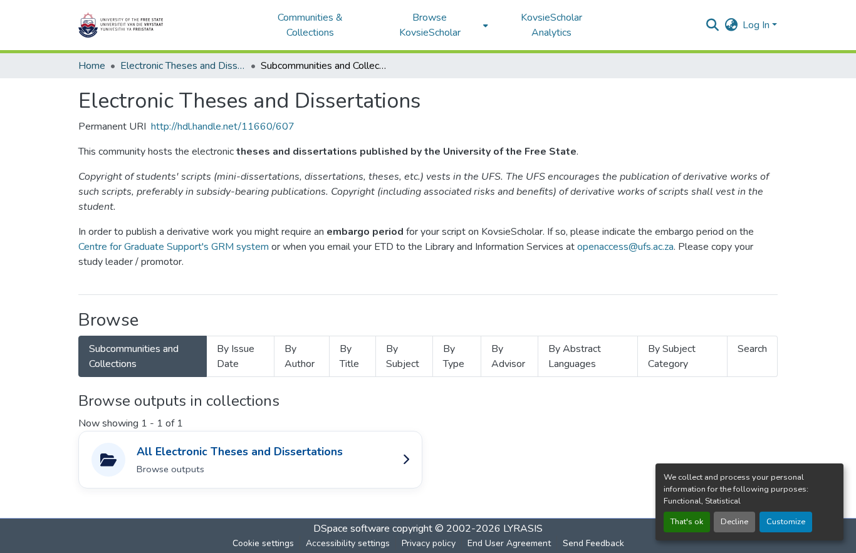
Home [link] (91, 66)
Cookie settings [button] (263, 543)
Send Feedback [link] (593, 543)
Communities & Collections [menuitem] (310, 25)
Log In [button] (757, 25)
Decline (734, 521)
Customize (785, 521)
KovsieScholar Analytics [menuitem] (551, 25)
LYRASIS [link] (523, 528)
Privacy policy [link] (429, 543)
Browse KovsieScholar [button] (430, 25)
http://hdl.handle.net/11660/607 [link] (223, 126)
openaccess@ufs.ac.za (625, 247)
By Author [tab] (299, 356)
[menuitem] (433, 25)
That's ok (687, 521)
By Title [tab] (349, 356)
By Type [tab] (453, 356)
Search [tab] (752, 349)
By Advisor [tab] (508, 356)
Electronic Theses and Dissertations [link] (183, 66)
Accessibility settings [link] (348, 543)
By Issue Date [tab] (235, 356)
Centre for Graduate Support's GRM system (173, 247)
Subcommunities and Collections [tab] (134, 356)
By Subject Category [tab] (672, 356)
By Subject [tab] (402, 356)
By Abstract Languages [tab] (574, 356)
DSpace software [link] (351, 528)
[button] (159, 25)
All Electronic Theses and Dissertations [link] (240, 451)
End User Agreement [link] (509, 543)
